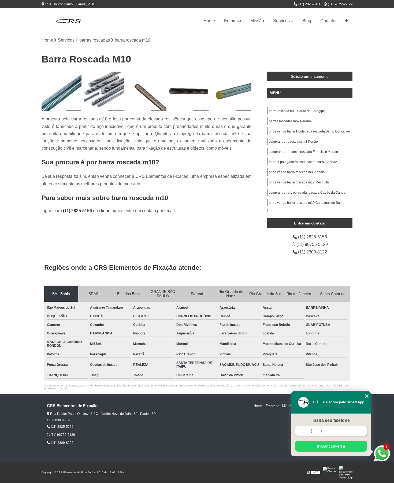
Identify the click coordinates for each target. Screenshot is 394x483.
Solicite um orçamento (310, 76)
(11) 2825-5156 (309, 4)
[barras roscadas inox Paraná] (104, 92)
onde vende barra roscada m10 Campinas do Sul (305, 203)
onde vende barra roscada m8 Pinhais (297, 172)
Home (209, 21)
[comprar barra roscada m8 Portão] (189, 92)
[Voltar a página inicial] (68, 21)
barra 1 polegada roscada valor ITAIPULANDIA (303, 162)
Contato (327, 21)
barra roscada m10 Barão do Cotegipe (297, 111)
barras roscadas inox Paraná (290, 121)
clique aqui (109, 210)
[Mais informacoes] (346, 21)
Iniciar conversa (331, 446)
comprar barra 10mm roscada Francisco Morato (303, 152)
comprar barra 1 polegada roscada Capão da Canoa (307, 192)
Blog (306, 21)
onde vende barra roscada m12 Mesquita (299, 182)
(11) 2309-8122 (312, 252)
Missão (257, 21)
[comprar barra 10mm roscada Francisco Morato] (231, 92)
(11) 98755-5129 (339, 4)
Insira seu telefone (331, 420)
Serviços (281, 21)
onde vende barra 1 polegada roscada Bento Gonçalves (310, 131)
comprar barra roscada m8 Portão (293, 141)
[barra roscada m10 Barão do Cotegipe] (61, 92)
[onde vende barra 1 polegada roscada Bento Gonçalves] (146, 92)
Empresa (232, 21)
